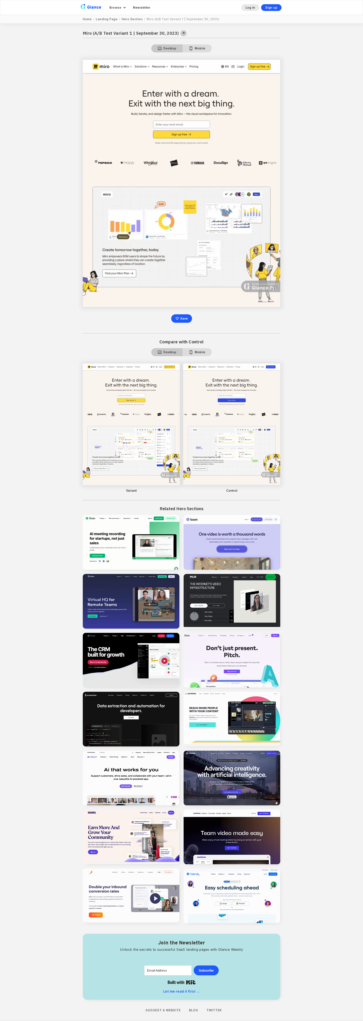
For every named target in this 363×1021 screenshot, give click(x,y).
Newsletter (141, 7)
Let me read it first (181, 991)
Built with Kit (182, 982)
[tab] (167, 48)
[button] (118, 7)
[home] (91, 7)
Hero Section (132, 19)
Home (87, 19)
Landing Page (106, 19)
